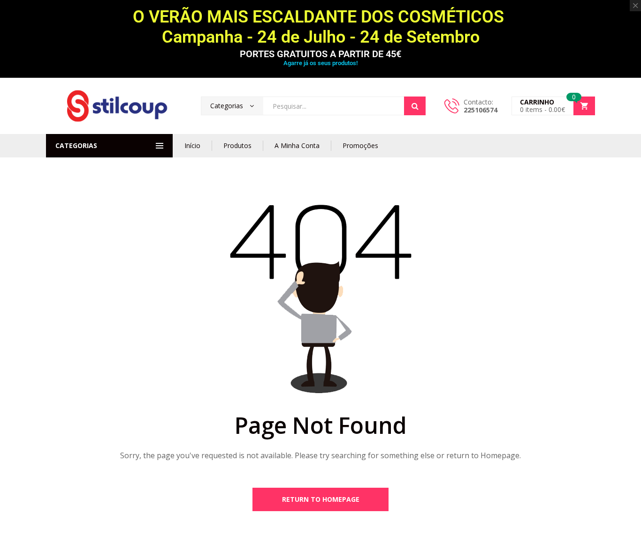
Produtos (237, 145)
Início (192, 145)
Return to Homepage (320, 499)
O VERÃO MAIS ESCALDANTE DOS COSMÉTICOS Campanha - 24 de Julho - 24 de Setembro (320, 27)
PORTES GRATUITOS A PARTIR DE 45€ (320, 54)
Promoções (360, 145)
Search (415, 106)
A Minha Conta (297, 145)
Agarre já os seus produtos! (320, 63)
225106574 (480, 109)
